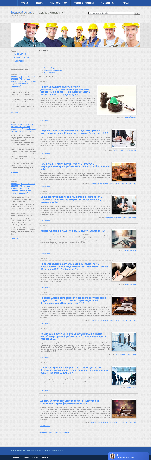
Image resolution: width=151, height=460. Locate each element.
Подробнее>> (45, 120)
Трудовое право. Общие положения (124, 150)
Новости (39, 3)
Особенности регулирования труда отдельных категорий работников (113, 183)
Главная (24, 3)
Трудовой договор (58, 3)
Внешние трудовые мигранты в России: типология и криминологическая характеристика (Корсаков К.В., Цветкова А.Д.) (71, 199)
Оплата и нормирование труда (126, 354)
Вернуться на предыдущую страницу (54, 432)
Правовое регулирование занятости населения (120, 217)
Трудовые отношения (84, 3)
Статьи (35, 457)
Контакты (126, 3)
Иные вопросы (107, 3)
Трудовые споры (130, 387)
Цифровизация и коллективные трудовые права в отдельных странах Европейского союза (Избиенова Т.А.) (74, 131)
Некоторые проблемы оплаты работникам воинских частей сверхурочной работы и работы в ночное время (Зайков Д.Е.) (73, 336)
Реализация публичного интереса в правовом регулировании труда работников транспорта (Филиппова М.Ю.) (74, 166)
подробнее (14, 112)
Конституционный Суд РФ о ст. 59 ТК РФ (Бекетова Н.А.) (73, 230)
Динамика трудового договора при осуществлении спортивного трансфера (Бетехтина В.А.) (70, 402)
